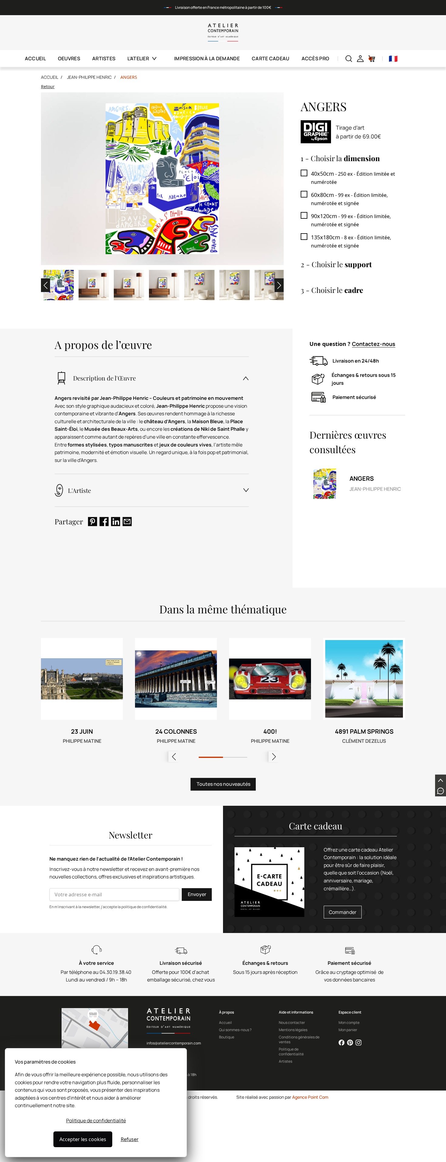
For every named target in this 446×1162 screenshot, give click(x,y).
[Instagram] (359, 1043)
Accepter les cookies (82, 1139)
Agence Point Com (310, 1097)
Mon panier (348, 1030)
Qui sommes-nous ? (235, 1030)
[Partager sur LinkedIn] (115, 521)
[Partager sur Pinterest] (92, 521)
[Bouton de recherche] (348, 58)
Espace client (350, 1012)
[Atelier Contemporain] (223, 32)
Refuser (130, 1139)
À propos (226, 1012)
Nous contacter (292, 1022)
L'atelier (138, 58)
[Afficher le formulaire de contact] (440, 790)
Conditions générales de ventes (299, 1039)
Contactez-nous (373, 343)
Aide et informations (296, 1012)
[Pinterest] (350, 1043)
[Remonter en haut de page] (440, 780)
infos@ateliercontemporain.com (174, 1043)
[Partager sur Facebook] (104, 521)
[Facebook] (342, 1043)
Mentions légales (293, 1030)
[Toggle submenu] (157, 58)
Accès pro (315, 58)
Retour (48, 86)
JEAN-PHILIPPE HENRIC (89, 77)
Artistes (103, 58)
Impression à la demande (207, 58)
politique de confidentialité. (144, 906)
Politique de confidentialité (96, 1120)
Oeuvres (69, 58)
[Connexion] (360, 58)
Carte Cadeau (270, 58)
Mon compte (349, 1022)
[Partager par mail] (127, 521)
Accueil (35, 58)
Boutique (226, 1037)
